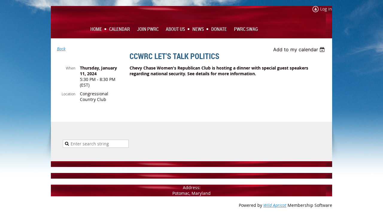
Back (61, 49)
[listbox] (299, 49)
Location (68, 93)
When (70, 68)
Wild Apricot (274, 205)
